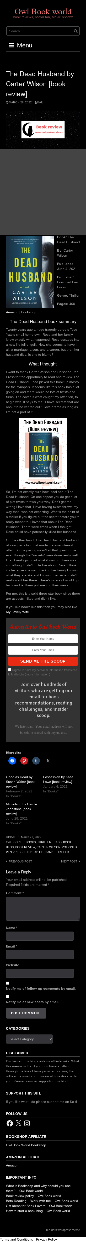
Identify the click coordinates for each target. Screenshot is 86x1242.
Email (11, 946)
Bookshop (28, 312)
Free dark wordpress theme (62, 1230)
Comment (15, 893)
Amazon (12, 312)
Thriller (44, 842)
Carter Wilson (48, 847)
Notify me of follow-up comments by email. (41, 988)
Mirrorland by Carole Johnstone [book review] (21, 809)
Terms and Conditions (16, 1239)
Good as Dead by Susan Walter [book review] (20, 781)
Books (31, 842)
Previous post (20, 861)
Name (11, 928)
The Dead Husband (39, 852)
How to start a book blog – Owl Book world (38, 1211)
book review (25, 847)
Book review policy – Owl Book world (33, 1196)
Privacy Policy (46, 1239)
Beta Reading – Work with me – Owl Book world (42, 1201)
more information (37, 674)
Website (12, 965)
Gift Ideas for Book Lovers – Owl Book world (39, 1206)
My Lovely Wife (17, 612)
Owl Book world (43, 11)
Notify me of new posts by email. (32, 1002)
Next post (69, 861)
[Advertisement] (43, 192)
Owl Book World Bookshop (26, 1145)
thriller (62, 852)
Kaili (40, 102)
